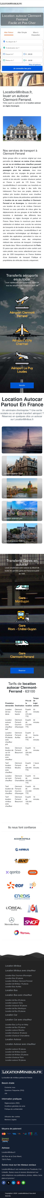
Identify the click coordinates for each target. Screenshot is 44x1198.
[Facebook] (4, 1182)
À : (26, 54)
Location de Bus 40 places (15, 1000)
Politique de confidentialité (13, 1109)
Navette (22, 385)
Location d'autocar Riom (14, 1057)
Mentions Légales (11, 1119)
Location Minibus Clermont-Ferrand (18, 981)
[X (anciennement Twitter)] (8, 1184)
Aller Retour (8, 32)
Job (6, 1093)
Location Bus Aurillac (13, 986)
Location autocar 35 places (15, 1060)
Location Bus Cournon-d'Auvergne (18, 975)
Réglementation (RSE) (12, 1103)
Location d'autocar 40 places (16, 1033)
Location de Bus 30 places (15, 1011)
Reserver (22, 670)
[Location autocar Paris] (22, 439)
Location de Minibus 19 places (16, 983)
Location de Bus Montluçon (15, 1008)
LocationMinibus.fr (23, 1193)
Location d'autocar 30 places (16, 1005)
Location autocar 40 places (15, 1049)
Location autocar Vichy (14, 1003)
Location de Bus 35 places (15, 1027)
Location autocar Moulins (14, 1030)
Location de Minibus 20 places (16, 1054)
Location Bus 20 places (14, 978)
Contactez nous (10, 1087)
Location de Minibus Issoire (15, 1051)
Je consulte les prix (22, 68)
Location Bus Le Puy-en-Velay (16, 1024)
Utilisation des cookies (12, 1116)
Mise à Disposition (35, 33)
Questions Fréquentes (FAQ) (14, 1090)
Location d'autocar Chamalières (17, 1035)
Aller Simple (22, 32)
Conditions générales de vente (15, 1106)
